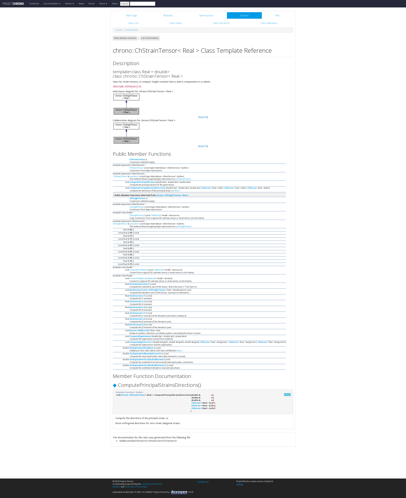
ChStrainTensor (131, 30)
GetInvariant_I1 (137, 295)
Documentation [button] (51, 3)
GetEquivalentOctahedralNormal (146, 359)
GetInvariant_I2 (137, 301)
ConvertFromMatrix (138, 269)
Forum (91, 3)
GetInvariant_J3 (137, 324)
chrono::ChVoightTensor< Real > (172, 195)
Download (34, 3)
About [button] (102, 3)
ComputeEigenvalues (140, 336)
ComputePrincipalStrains (142, 182)
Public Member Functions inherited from (151, 195)
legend (203, 116)
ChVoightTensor (138, 198)
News (81, 3)
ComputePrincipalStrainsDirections (148, 188)
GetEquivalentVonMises (142, 348)
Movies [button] (68, 3)
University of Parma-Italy (136, 486)
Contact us (203, 481)
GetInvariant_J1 (137, 313)
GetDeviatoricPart (139, 290)
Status (115, 3)
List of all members (149, 38)
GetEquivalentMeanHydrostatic (146, 353)
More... (177, 190)
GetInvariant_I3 (137, 307)
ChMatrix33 (156, 215)
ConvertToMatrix (137, 278)
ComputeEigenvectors (141, 342)
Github (239, 484)
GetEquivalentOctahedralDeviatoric (148, 365)
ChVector (206, 188)
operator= (134, 176)
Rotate (133, 330)
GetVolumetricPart (139, 284)
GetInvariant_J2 (137, 319)
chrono (118, 30)
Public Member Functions (125, 38)
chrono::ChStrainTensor (133, 395)
